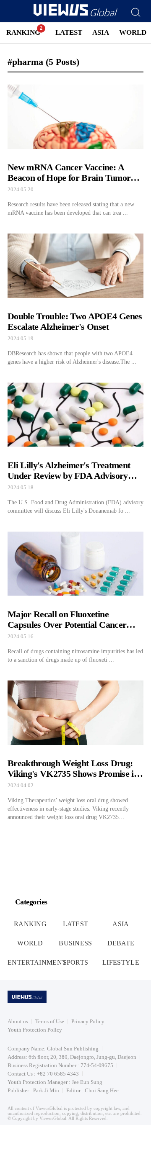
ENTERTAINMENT (37, 962)
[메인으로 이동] (75, 15)
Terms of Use (49, 1021)
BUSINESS (75, 943)
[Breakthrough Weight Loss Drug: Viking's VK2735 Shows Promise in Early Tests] (75, 748)
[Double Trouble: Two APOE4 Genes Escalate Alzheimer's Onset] (75, 297)
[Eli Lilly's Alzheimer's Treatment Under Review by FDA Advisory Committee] (75, 446)
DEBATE (121, 943)
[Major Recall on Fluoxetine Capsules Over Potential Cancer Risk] (75, 595)
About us (18, 1021)
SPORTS (76, 962)
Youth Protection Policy (35, 1030)
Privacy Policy (87, 1021)
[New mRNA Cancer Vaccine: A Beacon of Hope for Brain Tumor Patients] (75, 148)
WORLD (132, 32)
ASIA (100, 32)
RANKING (23, 32)
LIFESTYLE (120, 962)
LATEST (68, 32)
